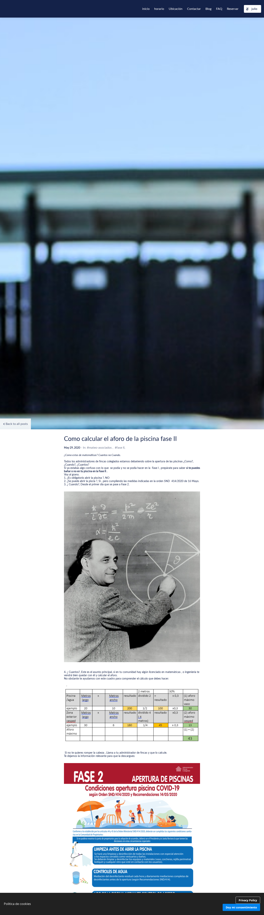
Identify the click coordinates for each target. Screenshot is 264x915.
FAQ (219, 8)
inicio (146, 8)
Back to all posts (17, 423)
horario (159, 8)
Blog (208, 8)
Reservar (232, 8)
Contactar (194, 8)
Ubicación (175, 8)
